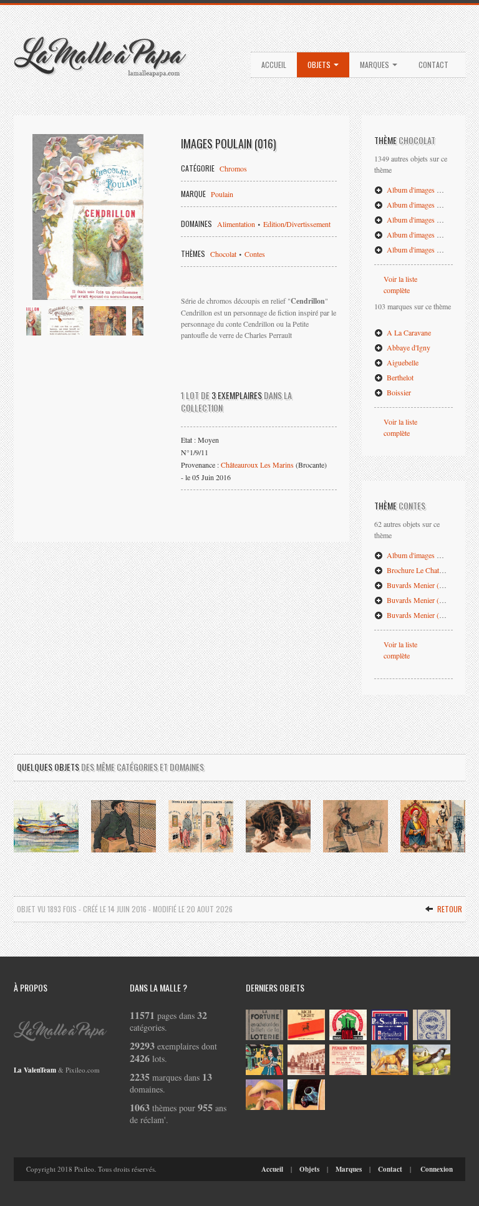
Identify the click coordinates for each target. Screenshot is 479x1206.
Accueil (273, 64)
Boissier (398, 392)
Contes (254, 254)
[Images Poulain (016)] (87, 217)
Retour (448, 909)
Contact (433, 64)
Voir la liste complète (400, 284)
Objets (319, 64)
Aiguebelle (402, 362)
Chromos (233, 168)
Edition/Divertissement (297, 224)
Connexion (436, 1169)
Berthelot (399, 377)
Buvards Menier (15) (417, 600)
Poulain (222, 194)
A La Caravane (408, 332)
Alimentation (236, 224)
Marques (375, 64)
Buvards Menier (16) (417, 615)
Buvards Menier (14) (417, 585)
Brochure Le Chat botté (420, 570)
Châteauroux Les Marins (257, 465)
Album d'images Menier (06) (428, 555)
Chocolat (223, 254)
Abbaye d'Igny (407, 347)
